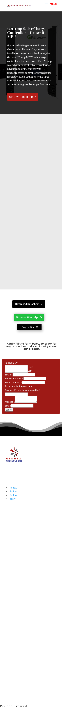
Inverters (13, 624)
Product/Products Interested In (22, 390)
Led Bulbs (14, 631)
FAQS (11, 680)
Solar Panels (15, 613)
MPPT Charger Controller (22, 627)
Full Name (11, 362)
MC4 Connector (17, 639)
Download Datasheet (27, 303)
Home (12, 658)
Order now (30, 273)
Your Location (13, 382)
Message (10, 401)
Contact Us (14, 676)
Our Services (15, 665)
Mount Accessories (19, 642)
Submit (9, 410)
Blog (11, 669)
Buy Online (28, 327)
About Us (14, 661)
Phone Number (14, 378)
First (30, 366)
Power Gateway (17, 635)
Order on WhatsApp (27, 317)
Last (30, 370)
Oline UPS (14, 620)
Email (9, 374)
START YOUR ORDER (21, 96)
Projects (13, 673)
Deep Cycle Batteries (20, 616)
